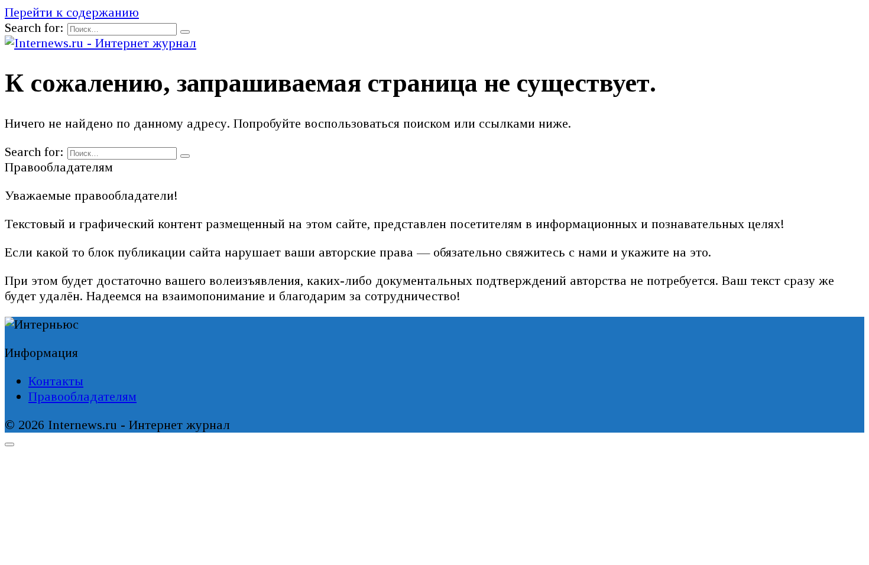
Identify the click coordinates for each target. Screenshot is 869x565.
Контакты (55, 381)
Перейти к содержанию (72, 12)
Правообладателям (82, 396)
